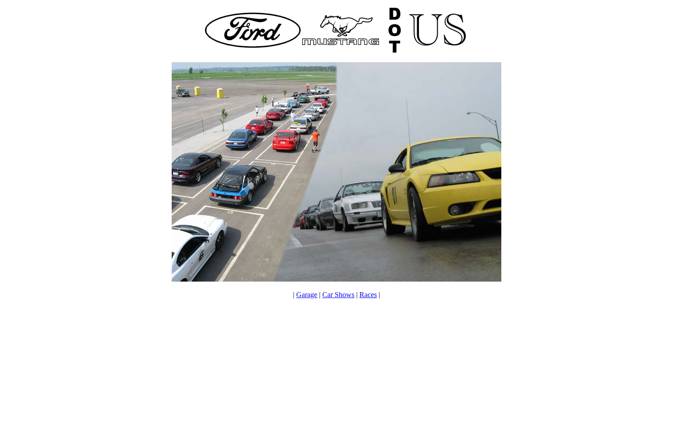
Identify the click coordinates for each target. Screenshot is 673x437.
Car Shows (338, 294)
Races (368, 294)
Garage (306, 294)
